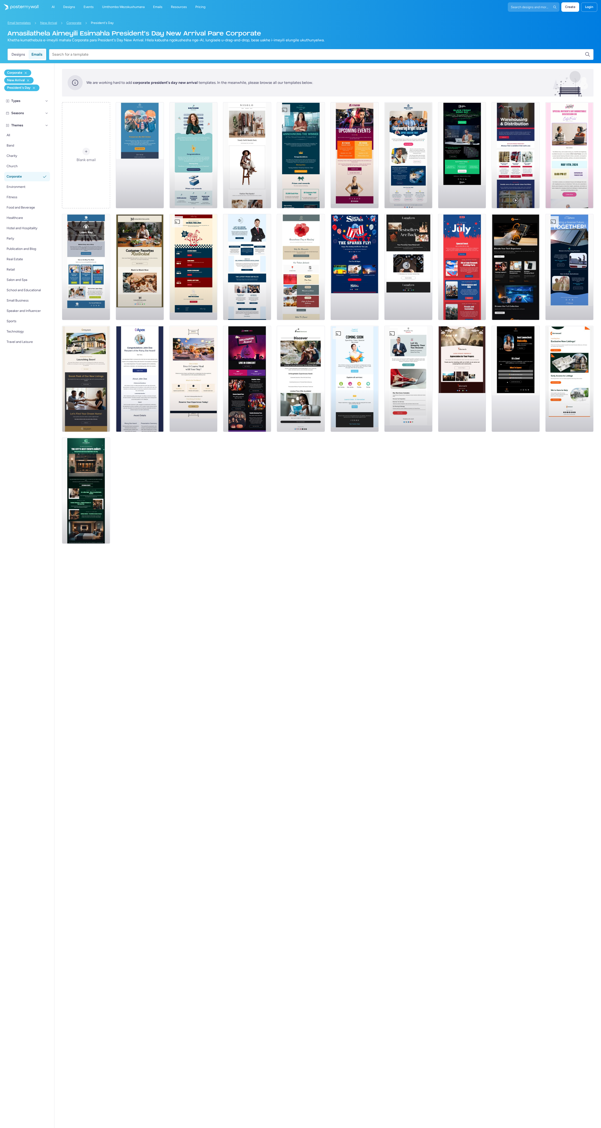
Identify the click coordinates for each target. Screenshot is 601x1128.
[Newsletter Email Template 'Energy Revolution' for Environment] (569, 267)
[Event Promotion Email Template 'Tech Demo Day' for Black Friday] (462, 155)
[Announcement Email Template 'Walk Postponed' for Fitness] (140, 155)
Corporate (73, 23)
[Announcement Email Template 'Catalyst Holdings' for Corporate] (301, 155)
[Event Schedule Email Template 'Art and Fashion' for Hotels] (86, 491)
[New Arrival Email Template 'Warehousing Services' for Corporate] (516, 155)
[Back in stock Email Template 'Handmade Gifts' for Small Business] (140, 267)
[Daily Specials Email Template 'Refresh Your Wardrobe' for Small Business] (247, 155)
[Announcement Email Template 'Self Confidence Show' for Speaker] (516, 379)
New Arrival (48, 23)
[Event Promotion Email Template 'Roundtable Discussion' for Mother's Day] (569, 155)
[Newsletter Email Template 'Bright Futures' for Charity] (408, 155)
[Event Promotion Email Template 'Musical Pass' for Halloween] (247, 379)
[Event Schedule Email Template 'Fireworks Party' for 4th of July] (462, 267)
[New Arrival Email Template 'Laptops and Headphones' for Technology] (516, 267)
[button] (47, 101)
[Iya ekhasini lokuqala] (19, 7)
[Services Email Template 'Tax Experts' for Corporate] (408, 379)
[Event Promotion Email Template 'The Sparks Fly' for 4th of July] (355, 267)
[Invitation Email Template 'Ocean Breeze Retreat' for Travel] (301, 379)
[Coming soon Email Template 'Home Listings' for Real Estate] (569, 379)
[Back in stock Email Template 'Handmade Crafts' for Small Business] (408, 267)
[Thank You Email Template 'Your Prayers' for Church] (462, 379)
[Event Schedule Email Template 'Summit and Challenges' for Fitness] (355, 155)
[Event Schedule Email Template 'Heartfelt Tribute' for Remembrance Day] (301, 267)
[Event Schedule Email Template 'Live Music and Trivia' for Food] (194, 267)
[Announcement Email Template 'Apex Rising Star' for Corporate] (140, 379)
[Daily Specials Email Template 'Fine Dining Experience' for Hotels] (194, 379)
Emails (36, 54)
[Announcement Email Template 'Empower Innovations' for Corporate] (194, 155)
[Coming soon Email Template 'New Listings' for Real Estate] (86, 379)
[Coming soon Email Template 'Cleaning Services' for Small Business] (355, 379)
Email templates (19, 23)
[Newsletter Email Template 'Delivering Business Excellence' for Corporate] (247, 267)
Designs (18, 54)
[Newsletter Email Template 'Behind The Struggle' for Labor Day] (86, 267)
